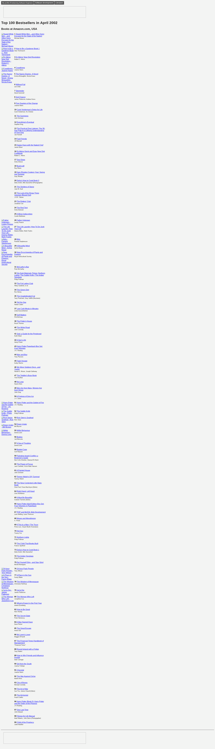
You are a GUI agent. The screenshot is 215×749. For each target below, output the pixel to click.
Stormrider (20, 91)
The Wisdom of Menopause (28, 582)
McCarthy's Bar (23, 267)
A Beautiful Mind (23, 246)
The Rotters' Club (24, 201)
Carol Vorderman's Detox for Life (30, 110)
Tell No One (21, 302)
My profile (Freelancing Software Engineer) (17, 3)
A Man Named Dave (25, 622)
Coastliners (20, 68)
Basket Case (22, 449)
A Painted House (23, 470)
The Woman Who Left (25, 597)
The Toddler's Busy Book (27, 375)
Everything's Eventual (25, 122)
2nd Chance (21, 97)
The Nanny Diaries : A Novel (27, 74)
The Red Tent (22, 208)
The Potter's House (24, 321)
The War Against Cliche (26, 676)
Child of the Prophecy (25, 722)
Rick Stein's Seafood (25, 418)
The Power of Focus (25, 464)
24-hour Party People (25, 569)
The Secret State (23, 616)
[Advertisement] (44, 12)
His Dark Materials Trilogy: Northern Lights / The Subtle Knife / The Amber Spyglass (29, 275)
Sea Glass (21, 160)
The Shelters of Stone (25, 187)
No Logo (20, 382)
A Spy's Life (21, 340)
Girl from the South (24, 664)
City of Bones (22, 683)
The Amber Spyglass (25, 556)
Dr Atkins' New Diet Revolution (28, 57)
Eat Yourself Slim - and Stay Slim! (30, 562)
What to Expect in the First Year (29, 603)
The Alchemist (22, 695)
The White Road (23, 327)
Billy (18, 239)
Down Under (22, 424)
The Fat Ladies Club (25, 283)
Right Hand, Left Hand (25, 491)
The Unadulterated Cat (26, 296)
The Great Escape (24, 628)
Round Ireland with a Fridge (28, 649)
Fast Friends (22, 139)
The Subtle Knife (23, 411)
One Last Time (22, 710)
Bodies (19, 437)
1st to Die (20, 590)
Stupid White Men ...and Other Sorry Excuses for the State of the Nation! (29, 35)
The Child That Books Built (27, 544)
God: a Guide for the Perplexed (29, 334)
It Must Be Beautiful (24, 498)
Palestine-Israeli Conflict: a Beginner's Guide (26, 457)
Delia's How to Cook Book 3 (28, 181)
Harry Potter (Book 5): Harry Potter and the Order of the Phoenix (29, 702)
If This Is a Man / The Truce (27, 525)
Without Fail (20, 84)
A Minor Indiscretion (24, 214)
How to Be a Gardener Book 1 (28, 49)
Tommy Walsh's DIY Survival (28, 477)
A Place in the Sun (24, 575)
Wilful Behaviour (23, 430)
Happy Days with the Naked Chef (30, 145)
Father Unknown (23, 220)
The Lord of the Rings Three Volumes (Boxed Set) (26, 194)
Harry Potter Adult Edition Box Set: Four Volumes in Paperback (29, 505)
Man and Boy (22, 355)
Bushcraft (20, 166)
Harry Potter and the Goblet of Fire (30, 403)
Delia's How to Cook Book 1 (28, 550)
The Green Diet (23, 290)
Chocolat (20, 670)
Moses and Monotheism (26, 518)
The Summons (22, 116)
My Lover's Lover (23, 635)
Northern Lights (23, 537)
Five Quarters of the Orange (27, 103)
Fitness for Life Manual (26, 716)
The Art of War (22, 689)
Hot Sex (20, 531)
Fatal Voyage (22, 361)
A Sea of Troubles (24, 443)
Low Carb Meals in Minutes (27, 309)
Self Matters (21, 315)
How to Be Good (23, 609)
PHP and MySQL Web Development (31, 512)
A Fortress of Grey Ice (25, 396)
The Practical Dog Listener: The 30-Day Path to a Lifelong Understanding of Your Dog (29, 130)
